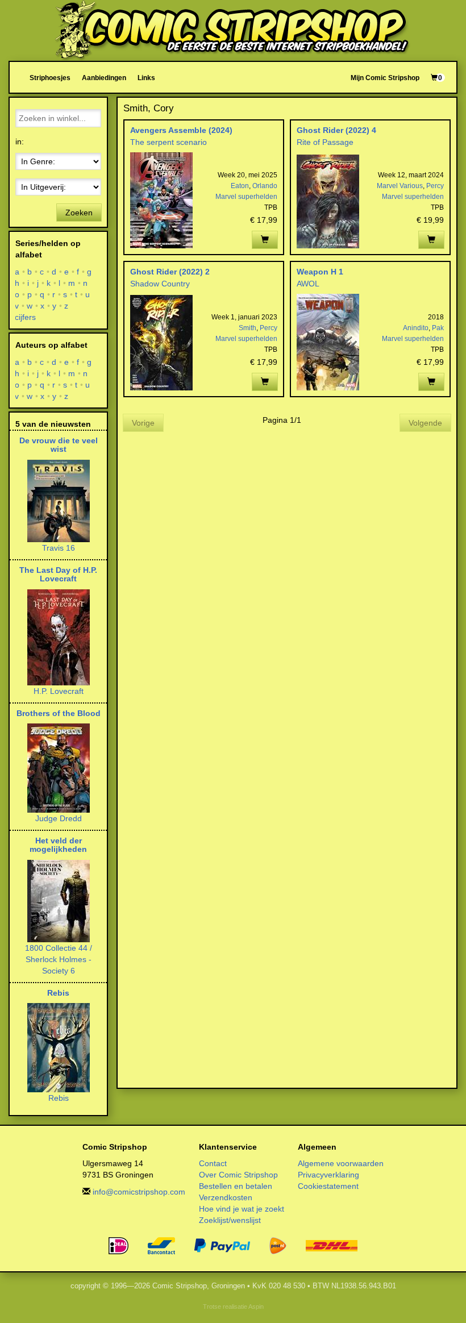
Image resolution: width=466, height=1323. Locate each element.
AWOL (308, 283)
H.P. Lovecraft (59, 691)
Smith (247, 328)
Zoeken (79, 212)
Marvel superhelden (246, 197)
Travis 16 (58, 547)
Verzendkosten (225, 1197)
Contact (213, 1163)
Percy (435, 186)
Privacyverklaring (328, 1174)
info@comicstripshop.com (139, 1191)
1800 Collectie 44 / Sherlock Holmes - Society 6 (58, 959)
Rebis (58, 992)
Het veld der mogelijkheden (58, 845)
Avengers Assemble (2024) (181, 130)
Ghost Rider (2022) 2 (170, 271)
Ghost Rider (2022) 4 (336, 130)
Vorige (143, 422)
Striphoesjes (50, 77)
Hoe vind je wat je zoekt (241, 1208)
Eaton (240, 186)
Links (146, 77)
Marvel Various (400, 186)
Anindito (415, 328)
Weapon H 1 (320, 271)
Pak (438, 328)
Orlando (264, 186)
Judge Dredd (58, 818)
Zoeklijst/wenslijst (230, 1220)
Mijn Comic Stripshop (385, 77)
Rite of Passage (325, 142)
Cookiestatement (328, 1186)
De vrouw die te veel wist (58, 445)
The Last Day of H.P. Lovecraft (58, 574)
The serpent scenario (168, 142)
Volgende (425, 422)
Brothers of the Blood (58, 713)
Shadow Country (160, 283)
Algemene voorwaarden (341, 1163)
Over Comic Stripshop (238, 1174)
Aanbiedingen (104, 77)
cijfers (25, 317)
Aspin (256, 1306)
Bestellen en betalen (235, 1186)
